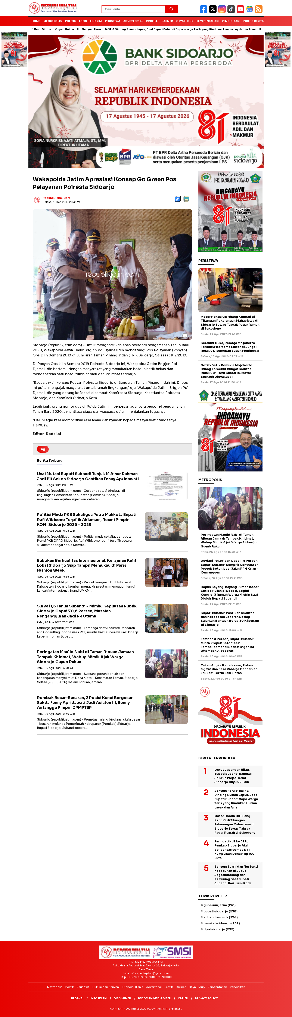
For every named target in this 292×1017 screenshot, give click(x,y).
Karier (183, 998)
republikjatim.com (56, 198)
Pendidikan (231, 21)
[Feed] (259, 12)
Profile (152, 21)
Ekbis (83, 21)
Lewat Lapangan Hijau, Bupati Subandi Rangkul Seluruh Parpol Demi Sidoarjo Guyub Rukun (233, 776)
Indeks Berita (253, 21)
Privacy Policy (206, 998)
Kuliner (167, 21)
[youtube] (241, 12)
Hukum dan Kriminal (105, 987)
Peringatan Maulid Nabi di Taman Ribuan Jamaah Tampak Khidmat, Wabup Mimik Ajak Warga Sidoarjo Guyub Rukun (85, 656)
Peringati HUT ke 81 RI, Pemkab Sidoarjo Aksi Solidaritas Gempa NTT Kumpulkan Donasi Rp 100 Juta (234, 850)
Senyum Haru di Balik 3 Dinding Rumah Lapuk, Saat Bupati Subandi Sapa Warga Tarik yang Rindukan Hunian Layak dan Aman (135, 29)
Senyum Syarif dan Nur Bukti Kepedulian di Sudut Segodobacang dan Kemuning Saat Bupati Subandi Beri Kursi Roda (236, 875)
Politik (70, 21)
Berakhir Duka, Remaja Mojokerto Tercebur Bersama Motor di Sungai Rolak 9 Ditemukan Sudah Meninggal (230, 347)
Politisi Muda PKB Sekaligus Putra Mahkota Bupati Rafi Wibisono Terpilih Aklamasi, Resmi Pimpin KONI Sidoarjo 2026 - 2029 (86, 519)
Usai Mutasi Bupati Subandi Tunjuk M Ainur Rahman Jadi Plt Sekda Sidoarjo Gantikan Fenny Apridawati (88, 476)
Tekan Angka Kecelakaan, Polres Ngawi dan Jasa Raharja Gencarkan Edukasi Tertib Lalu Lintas (229, 669)
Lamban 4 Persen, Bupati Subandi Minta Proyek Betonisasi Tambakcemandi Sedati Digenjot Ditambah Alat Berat (227, 645)
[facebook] (204, 12)
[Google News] (250, 12)
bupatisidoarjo (220, 911)
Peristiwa (112, 21)
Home (36, 21)
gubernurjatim (220, 905)
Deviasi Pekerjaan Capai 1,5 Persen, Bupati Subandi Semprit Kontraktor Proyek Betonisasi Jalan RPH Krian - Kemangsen (229, 566)
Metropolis (52, 21)
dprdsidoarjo (219, 929)
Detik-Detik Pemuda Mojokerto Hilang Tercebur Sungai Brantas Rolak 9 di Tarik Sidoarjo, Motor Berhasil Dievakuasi (226, 371)
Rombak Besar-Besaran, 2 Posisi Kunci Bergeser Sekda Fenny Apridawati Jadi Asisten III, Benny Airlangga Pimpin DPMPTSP (85, 702)
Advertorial (133, 21)
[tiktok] (232, 12)
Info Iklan (98, 998)
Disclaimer (122, 998)
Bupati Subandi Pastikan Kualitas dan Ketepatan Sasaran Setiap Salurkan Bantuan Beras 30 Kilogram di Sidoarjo (230, 619)
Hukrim (96, 21)
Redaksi (77, 998)
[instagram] (222, 12)
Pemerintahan (207, 21)
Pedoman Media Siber (154, 998)
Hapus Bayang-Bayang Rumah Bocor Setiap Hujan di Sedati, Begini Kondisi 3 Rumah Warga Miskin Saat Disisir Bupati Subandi (230, 593)
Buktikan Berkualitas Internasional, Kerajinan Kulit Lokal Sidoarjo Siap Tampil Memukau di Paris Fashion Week (86, 565)
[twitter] (213, 12)
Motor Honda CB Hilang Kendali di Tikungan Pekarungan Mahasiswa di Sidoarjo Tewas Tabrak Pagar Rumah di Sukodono (230, 322)
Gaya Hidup (184, 21)
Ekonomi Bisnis (132, 987)
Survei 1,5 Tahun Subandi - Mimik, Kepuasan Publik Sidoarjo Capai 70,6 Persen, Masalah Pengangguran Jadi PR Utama (87, 611)
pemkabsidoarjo (222, 923)
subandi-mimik (221, 917)
